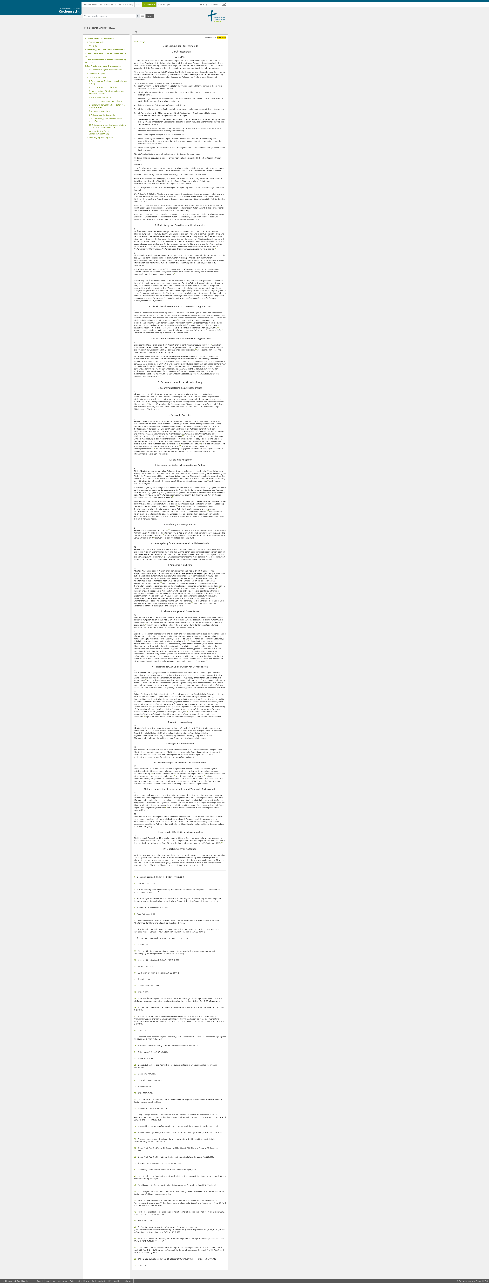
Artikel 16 (93, 46)
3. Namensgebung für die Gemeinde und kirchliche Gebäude (106, 92)
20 (136, 1016)
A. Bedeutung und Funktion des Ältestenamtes (105, 49)
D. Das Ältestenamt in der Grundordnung (103, 66)
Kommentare (149, 4)
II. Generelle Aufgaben (96, 73)
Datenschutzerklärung (79, 1281)
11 (136, 951)
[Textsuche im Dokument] (136, 32)
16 (136, 985)
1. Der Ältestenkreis (95, 42)
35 (136, 1132)
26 (136, 1065)
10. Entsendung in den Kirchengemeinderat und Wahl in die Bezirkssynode (107, 126)
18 (136, 998)
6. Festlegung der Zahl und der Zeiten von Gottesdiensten (107, 106)
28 (136, 1080)
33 (136, 1114)
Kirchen (8, 1281)
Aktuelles (214, 4)
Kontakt (40, 1281)
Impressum (62, 1281)
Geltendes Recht (90, 4)
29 (136, 1086)
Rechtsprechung (126, 4)
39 (136, 1163)
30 (136, 1093)
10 (136, 944)
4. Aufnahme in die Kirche (100, 97)
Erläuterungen (164, 4)
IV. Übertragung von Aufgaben (100, 137)
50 (136, 1259)
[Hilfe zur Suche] (138, 16)
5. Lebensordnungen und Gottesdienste (106, 101)
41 (136, 1176)
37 (136, 1148)
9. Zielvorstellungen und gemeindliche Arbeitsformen (105, 120)
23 (136, 1045)
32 (136, 1108)
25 (136, 1058)
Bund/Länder (22, 1281)
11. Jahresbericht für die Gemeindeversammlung (99, 132)
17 (136, 992)
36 (136, 1139)
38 (136, 1157)
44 (136, 1200)
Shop (205, 4)
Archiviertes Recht (108, 4)
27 (136, 1074)
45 (136, 1212)
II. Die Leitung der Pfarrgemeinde (99, 38)
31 (136, 1099)
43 (136, 1191)
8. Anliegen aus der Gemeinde (102, 115)
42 (136, 1185)
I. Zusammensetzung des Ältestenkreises (104, 69)
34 (136, 1126)
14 (136, 973)
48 (136, 1238)
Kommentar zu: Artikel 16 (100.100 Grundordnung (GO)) (111, 27)
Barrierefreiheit (98, 1281)
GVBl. (138, 4)
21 (136, 1030)
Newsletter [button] (50, 1281)
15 (136, 979)
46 (136, 1221)
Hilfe (110, 1281)
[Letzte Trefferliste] (142, 16)
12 (136, 960)
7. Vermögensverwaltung (99, 111)
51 (136, 1265)
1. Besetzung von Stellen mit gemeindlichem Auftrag (108, 82)
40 (136, 1169)
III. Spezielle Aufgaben (96, 77)
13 (136, 966)
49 (136, 1247)
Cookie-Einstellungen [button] (123, 1281)
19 (136, 1007)
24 (136, 1052)
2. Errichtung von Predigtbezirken (103, 87)
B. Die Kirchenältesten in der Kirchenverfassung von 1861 (105, 54)
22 (136, 1036)
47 (136, 1227)
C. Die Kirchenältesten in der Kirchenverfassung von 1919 (105, 61)
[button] (224, 4)
